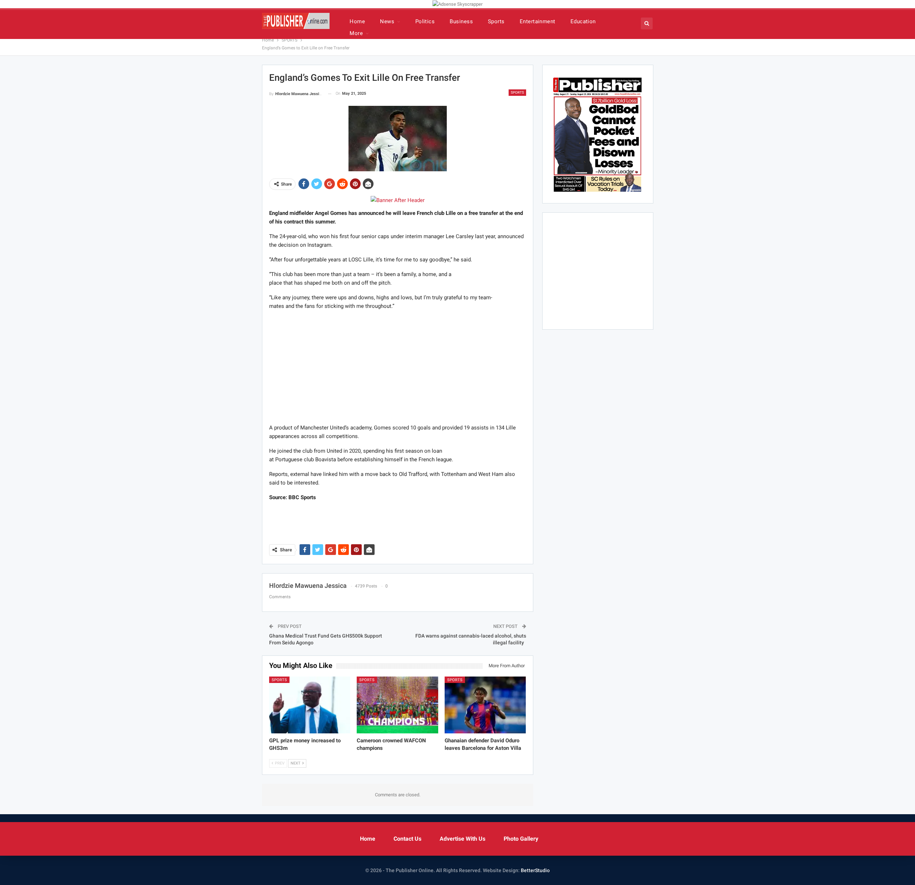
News (387, 21)
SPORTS (517, 92)
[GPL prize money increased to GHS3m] (310, 705)
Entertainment (537, 21)
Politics (425, 21)
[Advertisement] (397, 366)
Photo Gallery (521, 838)
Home (357, 21)
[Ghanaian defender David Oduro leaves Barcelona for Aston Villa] (485, 705)
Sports (496, 21)
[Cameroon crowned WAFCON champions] (397, 705)
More (356, 33)
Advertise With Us (462, 838)
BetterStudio (535, 870)
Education (583, 21)
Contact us (407, 838)
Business (461, 21)
